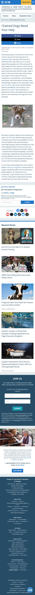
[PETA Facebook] (18, 210)
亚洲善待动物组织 (13, 570)
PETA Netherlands (22, 564)
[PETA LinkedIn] (15, 214)
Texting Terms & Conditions (17, 588)
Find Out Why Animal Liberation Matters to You (17, 504)
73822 (12, 193)
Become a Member (22, 540)
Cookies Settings (24, 592)
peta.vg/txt (3, 197)
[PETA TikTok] (19, 214)
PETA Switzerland (13, 566)
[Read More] (17, 451)
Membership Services (17, 553)
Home (3, 20)
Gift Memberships (13, 555)
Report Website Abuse (13, 592)
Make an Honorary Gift (17, 547)
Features (5, 16)
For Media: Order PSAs (20, 532)
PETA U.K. (13, 561)
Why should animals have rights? (21, 459)
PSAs (10, 532)
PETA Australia (14, 568)
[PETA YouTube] (7, 214)
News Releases (22, 530)
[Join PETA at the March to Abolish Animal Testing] (17, 241)
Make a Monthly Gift (17, 543)
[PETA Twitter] (22, 210)
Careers (21, 501)
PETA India (23, 566)
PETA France (21, 561)
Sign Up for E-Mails (17, 508)
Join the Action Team (13, 521)
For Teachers (17, 523)
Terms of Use (22, 590)
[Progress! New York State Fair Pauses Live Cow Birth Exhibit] (17, 297)
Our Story (14, 501)
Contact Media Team (17, 534)
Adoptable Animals (25, 16)
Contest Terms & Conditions (17, 584)
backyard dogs (7, 59)
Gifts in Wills (23, 549)
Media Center (12, 530)
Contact (21, 582)
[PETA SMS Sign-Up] (11, 214)
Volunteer (16, 506)
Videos (14, 16)
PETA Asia (22, 568)
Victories (10, 506)
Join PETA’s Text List (13, 510)
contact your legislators (14, 167)
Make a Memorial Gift (17, 545)
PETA (6, 193)
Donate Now (11, 540)
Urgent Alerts (12, 519)
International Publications (17, 512)
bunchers (12, 90)
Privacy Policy (12, 590)
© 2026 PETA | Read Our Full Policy (17, 580)
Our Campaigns (22, 519)
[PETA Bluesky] (23, 214)
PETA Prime (24, 506)
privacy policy (16, 420)
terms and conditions (21, 415)
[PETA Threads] (27, 214)
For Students (23, 521)
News (7, 20)
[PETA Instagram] (25, 210)
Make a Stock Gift (13, 549)
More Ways (23, 555)
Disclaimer (17, 586)
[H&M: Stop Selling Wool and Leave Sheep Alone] (17, 269)
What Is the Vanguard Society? (17, 551)
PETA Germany (12, 564)
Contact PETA (23, 510)
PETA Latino (23, 570)
